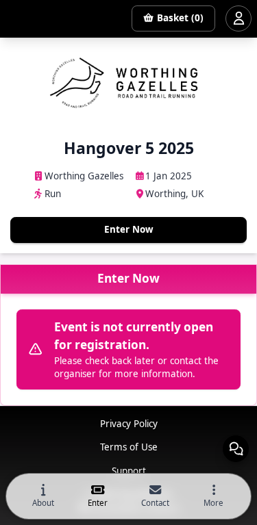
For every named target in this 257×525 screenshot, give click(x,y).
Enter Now (129, 229)
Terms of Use (129, 447)
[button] (213, 496)
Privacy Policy (129, 424)
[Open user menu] (238, 18)
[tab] (43, 496)
